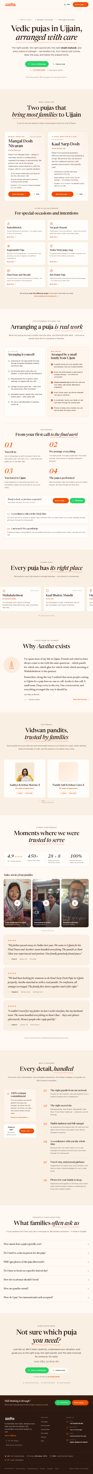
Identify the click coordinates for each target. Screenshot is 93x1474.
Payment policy (32, 1469)
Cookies (50, 1469)
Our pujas (44, 1422)
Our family (44, 1433)
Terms (57, 1469)
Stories (43, 1437)
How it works (45, 1425)
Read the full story (80, 699)
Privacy (42, 1469)
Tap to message (76, 1430)
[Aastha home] (10, 4)
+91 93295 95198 (39, 70)
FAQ (42, 1441)
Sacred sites (45, 1429)
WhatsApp (64, 1403)
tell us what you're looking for (45, 296)
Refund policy (21, 1469)
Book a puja (78, 1403)
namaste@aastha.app (78, 1436)
